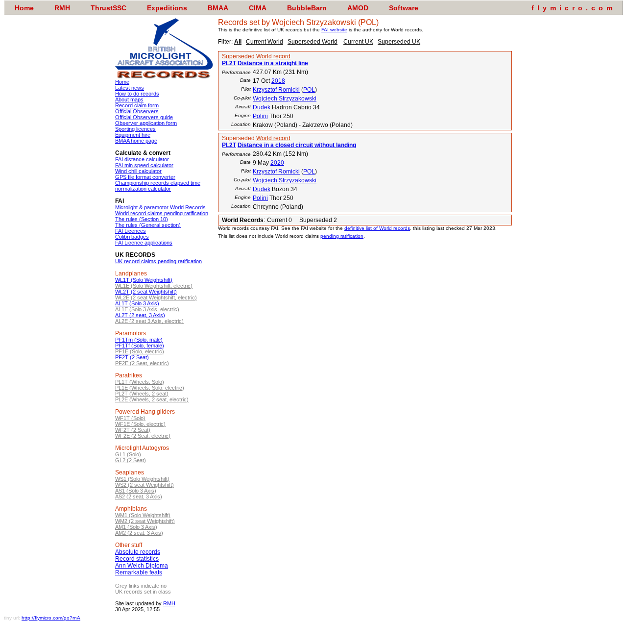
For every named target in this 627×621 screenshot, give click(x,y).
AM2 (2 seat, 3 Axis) (139, 533)
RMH (169, 603)
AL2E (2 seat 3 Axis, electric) (149, 321)
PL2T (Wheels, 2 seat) (142, 394)
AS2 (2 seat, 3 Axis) (138, 496)
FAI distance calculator (142, 159)
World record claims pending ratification (161, 213)
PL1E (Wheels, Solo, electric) (149, 388)
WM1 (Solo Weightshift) (142, 515)
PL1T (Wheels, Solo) (139, 382)
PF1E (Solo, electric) (139, 351)
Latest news (129, 88)
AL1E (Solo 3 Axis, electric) (147, 309)
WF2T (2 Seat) (132, 430)
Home (122, 82)
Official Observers (137, 111)
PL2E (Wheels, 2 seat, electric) (152, 399)
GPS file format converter (145, 177)
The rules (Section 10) (141, 219)
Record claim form (137, 105)
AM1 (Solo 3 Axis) (136, 527)
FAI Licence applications (143, 243)
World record (273, 56)
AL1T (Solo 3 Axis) (137, 303)
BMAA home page (136, 141)
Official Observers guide (144, 117)
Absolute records (137, 551)
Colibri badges (132, 237)
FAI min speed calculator (144, 165)
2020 (277, 162)
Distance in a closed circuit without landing (297, 145)
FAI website (334, 29)
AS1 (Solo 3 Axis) (135, 491)
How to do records (137, 94)
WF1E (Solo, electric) (140, 424)
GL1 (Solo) (128, 454)
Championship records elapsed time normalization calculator (157, 186)
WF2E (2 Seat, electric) (142, 436)
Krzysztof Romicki (276, 89)
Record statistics (137, 558)
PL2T (229, 63)
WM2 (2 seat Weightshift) (145, 521)
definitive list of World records (377, 228)
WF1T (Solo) (130, 418)
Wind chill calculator (138, 171)
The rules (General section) (148, 225)
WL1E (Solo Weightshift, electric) (154, 286)
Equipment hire (132, 135)
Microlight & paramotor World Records (160, 207)
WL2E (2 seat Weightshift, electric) (156, 297)
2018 (278, 80)
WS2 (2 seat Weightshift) (144, 485)
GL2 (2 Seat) (130, 460)
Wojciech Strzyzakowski (284, 98)
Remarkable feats (138, 572)
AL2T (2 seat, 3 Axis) (140, 315)
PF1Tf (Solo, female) (139, 345)
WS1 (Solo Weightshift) (142, 479)
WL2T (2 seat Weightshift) (146, 292)
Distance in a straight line (273, 63)
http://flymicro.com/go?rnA (51, 618)
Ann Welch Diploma (141, 565)
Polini (260, 116)
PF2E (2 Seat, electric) (142, 363)
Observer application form (146, 123)
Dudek (261, 107)
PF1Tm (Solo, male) (139, 340)
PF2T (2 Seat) (132, 357)
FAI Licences (130, 231)
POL (309, 89)
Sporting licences (135, 129)
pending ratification (341, 236)
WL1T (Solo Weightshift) (143, 280)
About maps (129, 99)
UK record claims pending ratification (158, 261)
